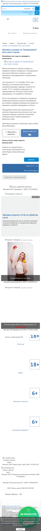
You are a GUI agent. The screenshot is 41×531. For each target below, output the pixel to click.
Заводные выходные (30, 33)
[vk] (29, 134)
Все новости (12, 33)
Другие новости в (29, 131)
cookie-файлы (20, 518)
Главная (4, 43)
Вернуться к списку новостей (15, 177)
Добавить (31, 160)
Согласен (20, 529)
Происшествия (21, 43)
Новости (12, 43)
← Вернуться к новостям (11, 133)
